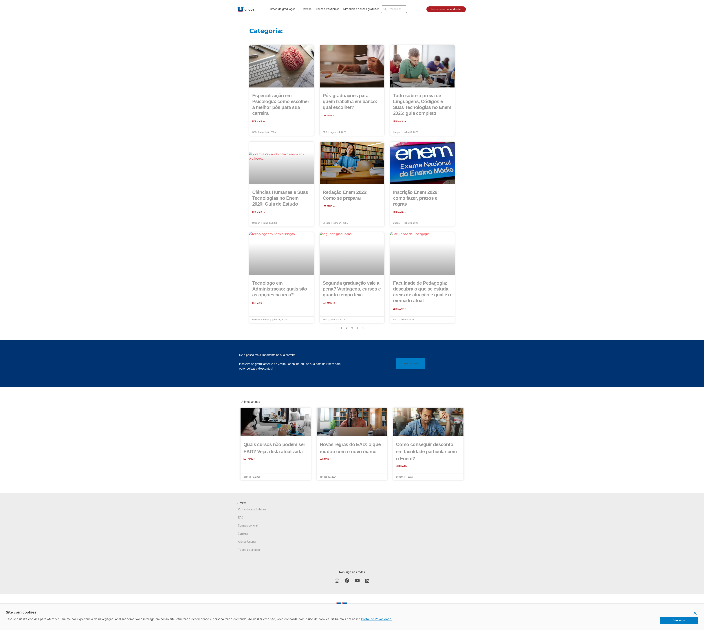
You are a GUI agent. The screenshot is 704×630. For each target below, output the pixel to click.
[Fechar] (695, 613)
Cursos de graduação (282, 9)
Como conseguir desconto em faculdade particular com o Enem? (426, 451)
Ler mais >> (258, 121)
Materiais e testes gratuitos (361, 9)
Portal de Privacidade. (376, 619)
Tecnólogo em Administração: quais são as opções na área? (279, 288)
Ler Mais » (249, 459)
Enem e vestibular (327, 9)
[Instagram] (337, 580)
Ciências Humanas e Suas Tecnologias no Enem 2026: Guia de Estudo (280, 198)
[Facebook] (347, 580)
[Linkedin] (367, 580)
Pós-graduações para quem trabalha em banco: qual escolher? (350, 101)
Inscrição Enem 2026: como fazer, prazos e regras (416, 198)
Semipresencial (248, 525)
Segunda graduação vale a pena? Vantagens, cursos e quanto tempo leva (352, 288)
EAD (240, 517)
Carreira (306, 9)
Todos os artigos (249, 550)
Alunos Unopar (247, 541)
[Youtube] (357, 580)
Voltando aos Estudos (252, 509)
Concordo (679, 620)
